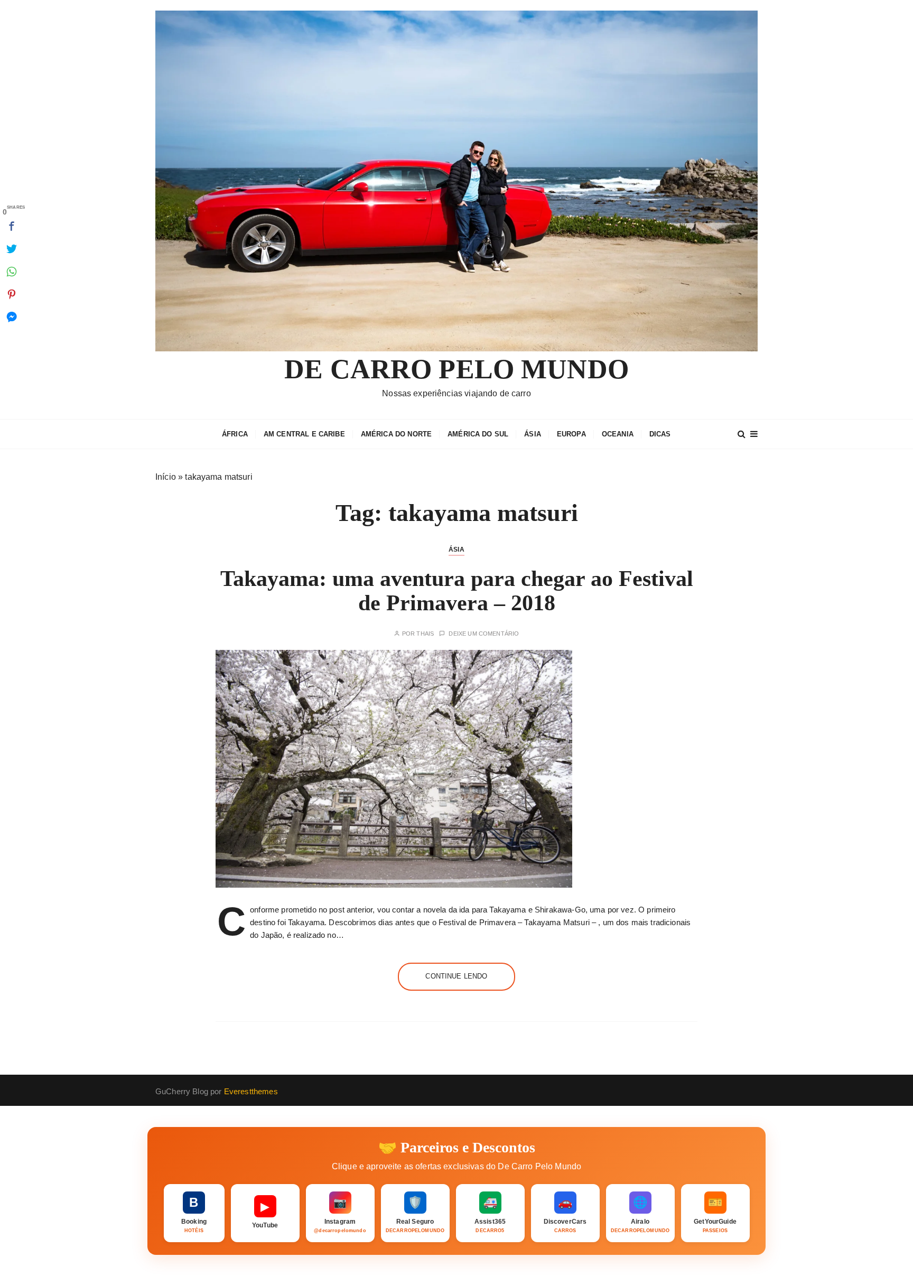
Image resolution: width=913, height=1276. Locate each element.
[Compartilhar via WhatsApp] (11, 271)
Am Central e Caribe (304, 434)
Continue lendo (456, 976)
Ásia (532, 434)
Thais (425, 634)
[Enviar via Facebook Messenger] (11, 317)
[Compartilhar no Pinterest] (11, 294)
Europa (571, 434)
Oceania (617, 434)
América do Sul (478, 434)
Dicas (660, 434)
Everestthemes (251, 1091)
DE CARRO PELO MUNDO (456, 369)
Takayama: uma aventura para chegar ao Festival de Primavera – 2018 (456, 590)
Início (165, 476)
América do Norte (396, 434)
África (235, 434)
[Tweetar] (11, 248)
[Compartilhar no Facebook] (11, 226)
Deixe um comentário (484, 634)
